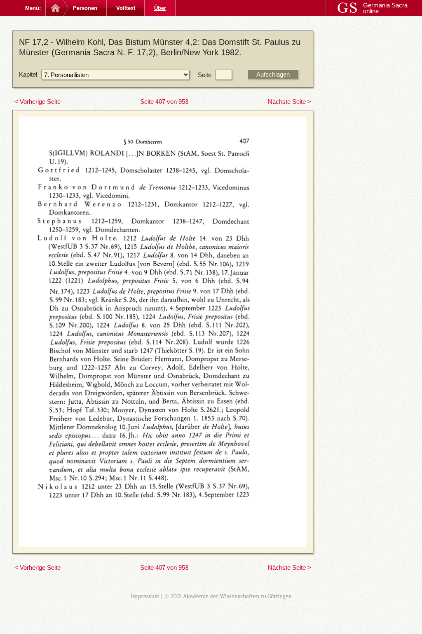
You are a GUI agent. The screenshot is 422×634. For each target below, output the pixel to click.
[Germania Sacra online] (54, 8)
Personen (85, 8)
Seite (204, 74)
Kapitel (28, 74)
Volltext (125, 8)
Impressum (145, 596)
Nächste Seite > (289, 101)
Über (160, 8)
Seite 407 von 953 (164, 101)
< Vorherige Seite (37, 101)
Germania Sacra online (385, 8)
